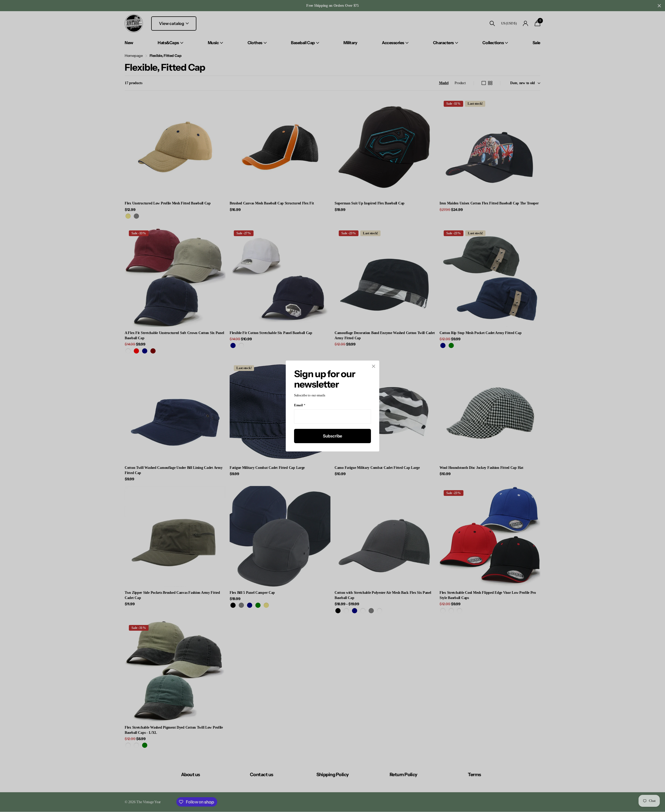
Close (373, 366)
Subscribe (332, 435)
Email (299, 405)
